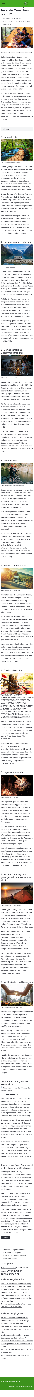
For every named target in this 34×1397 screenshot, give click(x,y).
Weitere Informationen (12, 717)
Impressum (26, 717)
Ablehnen (15, 713)
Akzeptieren (5, 713)
